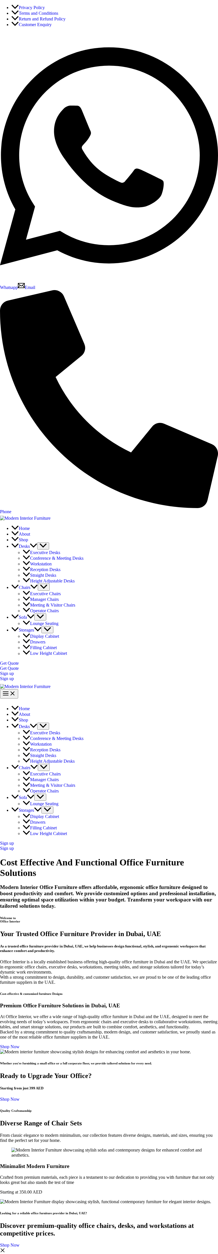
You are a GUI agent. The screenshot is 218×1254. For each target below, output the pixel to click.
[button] (109, 663)
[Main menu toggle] (9, 694)
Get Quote (9, 668)
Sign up (7, 678)
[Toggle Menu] (43, 546)
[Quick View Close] (2, 1251)
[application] (33, 546)
